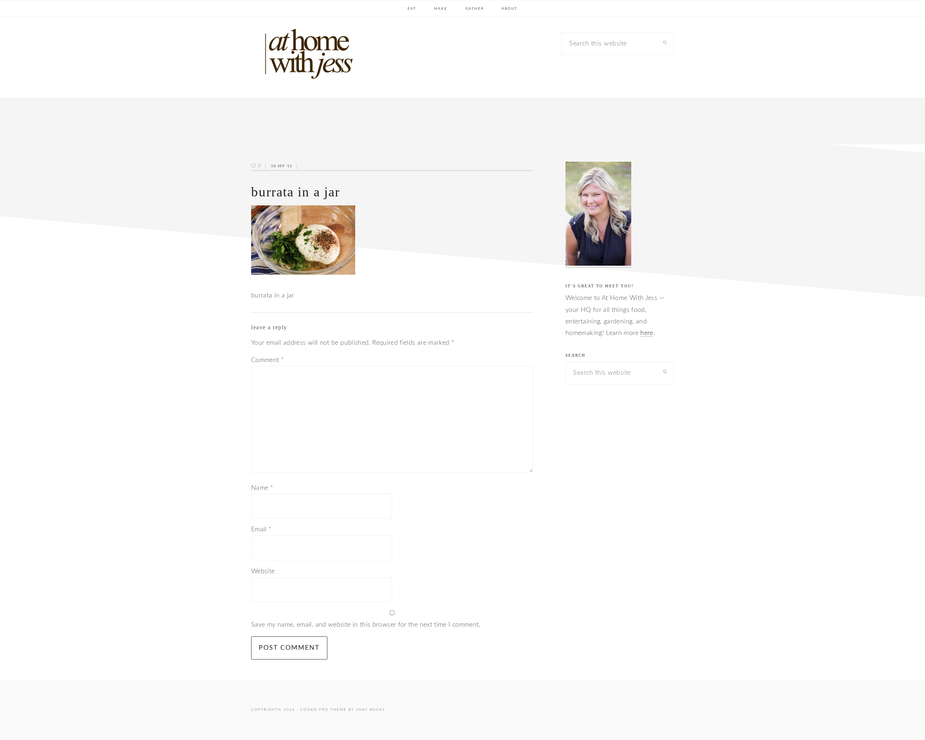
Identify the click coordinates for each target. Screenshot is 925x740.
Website (263, 571)
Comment (267, 360)
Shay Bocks (370, 709)
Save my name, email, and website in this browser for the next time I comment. (366, 625)
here (646, 333)
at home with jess (305, 56)
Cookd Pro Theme (323, 709)
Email (261, 529)
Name (262, 488)
